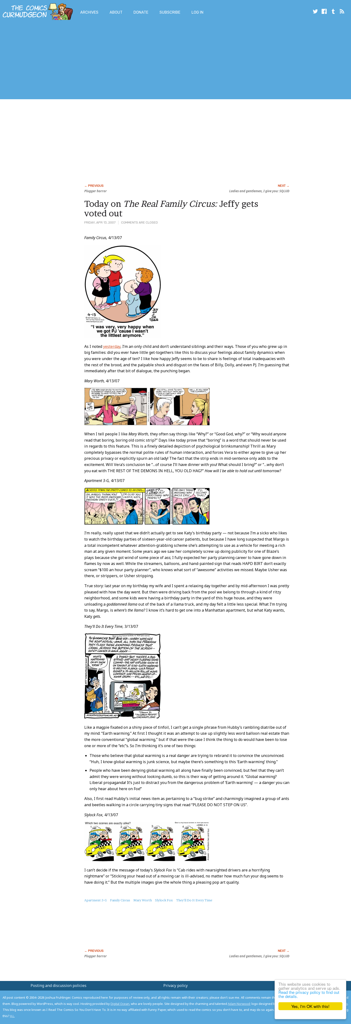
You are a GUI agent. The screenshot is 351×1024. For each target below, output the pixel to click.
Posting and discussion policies (58, 985)
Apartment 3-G (95, 900)
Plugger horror (95, 191)
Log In (197, 12)
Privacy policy (175, 985)
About (116, 12)
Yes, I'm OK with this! (310, 1006)
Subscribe (170, 12)
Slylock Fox (164, 900)
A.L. (12, 1016)
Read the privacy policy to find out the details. (308, 994)
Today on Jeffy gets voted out (171, 208)
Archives (89, 12)
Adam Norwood (239, 1004)
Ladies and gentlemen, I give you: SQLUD (259, 191)
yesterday (111, 346)
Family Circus (120, 900)
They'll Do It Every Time (194, 900)
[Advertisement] (87, 60)
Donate (140, 12)
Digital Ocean (120, 1004)
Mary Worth (142, 900)
